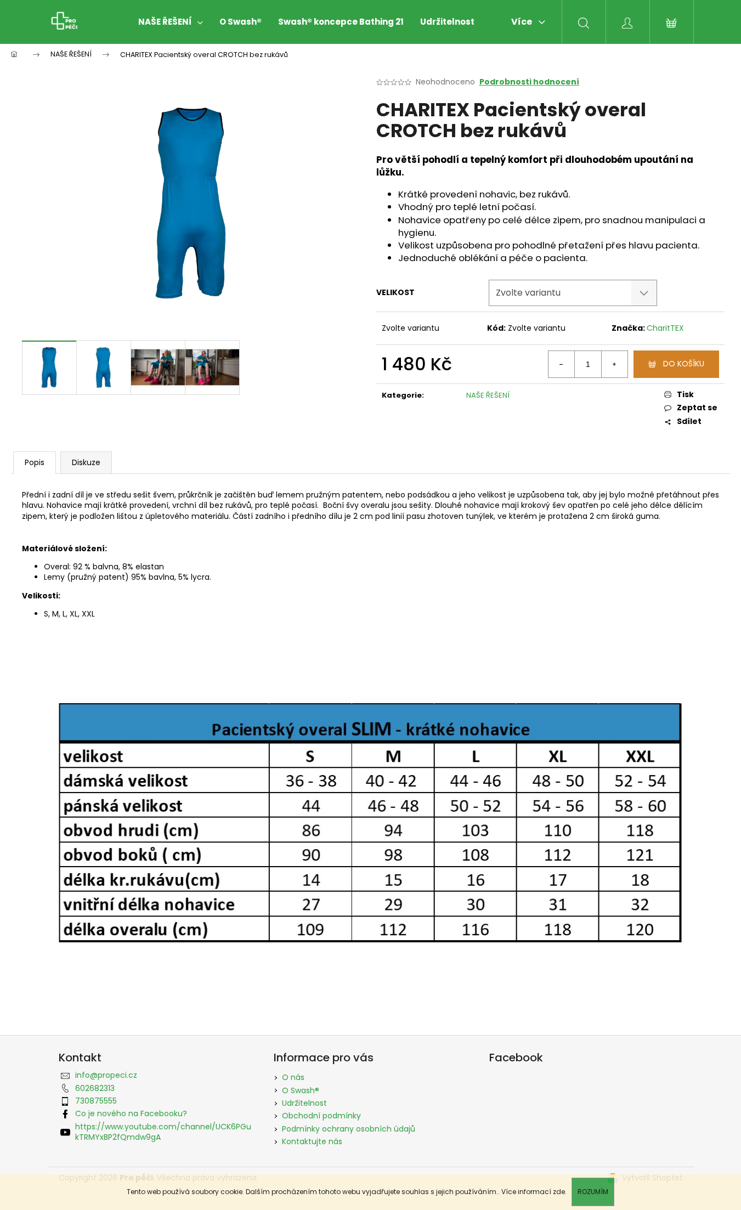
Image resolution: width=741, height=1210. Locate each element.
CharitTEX (665, 328)
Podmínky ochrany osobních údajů (348, 1128)
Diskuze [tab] (86, 462)
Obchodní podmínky (321, 1115)
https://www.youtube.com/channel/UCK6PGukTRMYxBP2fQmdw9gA (163, 1132)
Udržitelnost (304, 1103)
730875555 (96, 1100)
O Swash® (300, 1090)
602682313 (95, 1088)
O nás (293, 1077)
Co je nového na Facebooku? (131, 1113)
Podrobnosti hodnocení (529, 82)
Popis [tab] (34, 462)
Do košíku (683, 363)
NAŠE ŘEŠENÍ (488, 395)
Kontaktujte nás (312, 1141)
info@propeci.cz (106, 1075)
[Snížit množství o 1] (561, 364)
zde (559, 1191)
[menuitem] (170, 22)
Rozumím (593, 1191)
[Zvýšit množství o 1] (614, 364)
